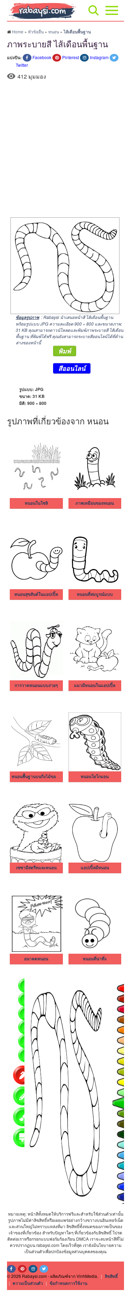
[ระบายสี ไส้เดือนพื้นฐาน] (63, 265)
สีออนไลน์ (71, 368)
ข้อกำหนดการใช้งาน (68, 1283)
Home (17, 31)
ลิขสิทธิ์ (111, 1276)
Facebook (41, 57)
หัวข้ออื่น (36, 31)
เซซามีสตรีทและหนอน (36, 867)
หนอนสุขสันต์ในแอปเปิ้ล (36, 594)
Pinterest (70, 57)
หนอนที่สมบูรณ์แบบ (95, 594)
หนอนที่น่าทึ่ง (95, 958)
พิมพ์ (64, 350)
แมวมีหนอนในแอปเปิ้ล (94, 685)
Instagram (99, 57)
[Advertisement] (65, 148)
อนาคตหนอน (36, 958)
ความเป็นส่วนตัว (28, 1283)
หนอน (53, 31)
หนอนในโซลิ (36, 503)
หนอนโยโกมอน (95, 776)
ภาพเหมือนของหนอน (94, 503)
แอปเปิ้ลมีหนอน (95, 867)
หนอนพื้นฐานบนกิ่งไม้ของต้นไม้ (40, 776)
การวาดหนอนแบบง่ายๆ (36, 685)
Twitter (22, 65)
